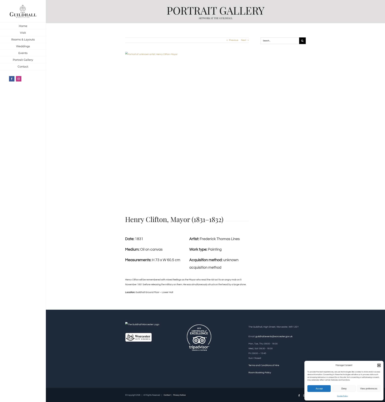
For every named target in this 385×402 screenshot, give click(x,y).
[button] (378, 365)
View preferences (368, 388)
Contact (167, 395)
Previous (233, 40)
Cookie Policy (342, 396)
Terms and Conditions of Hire (263, 365)
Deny (344, 388)
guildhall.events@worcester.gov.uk (274, 336)
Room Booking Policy (259, 372)
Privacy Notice (179, 395)
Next (243, 40)
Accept (319, 388)
